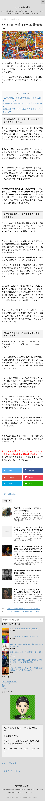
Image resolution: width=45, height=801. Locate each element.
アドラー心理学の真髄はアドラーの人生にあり (23, 609)
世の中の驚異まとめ (9, 494)
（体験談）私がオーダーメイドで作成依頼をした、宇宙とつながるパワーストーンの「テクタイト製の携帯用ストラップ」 (28, 550)
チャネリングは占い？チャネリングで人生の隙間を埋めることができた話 (28, 591)
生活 (3, 686)
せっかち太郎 (22, 7)
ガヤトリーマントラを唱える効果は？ (24, 636)
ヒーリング (6, 684)
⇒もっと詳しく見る (10, 763)
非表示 (25, 93)
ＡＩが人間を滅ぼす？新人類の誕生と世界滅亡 (23, 611)
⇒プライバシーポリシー (12, 771)
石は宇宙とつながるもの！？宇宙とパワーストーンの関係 (28, 509)
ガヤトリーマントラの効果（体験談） (24, 629)
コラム (4, 688)
